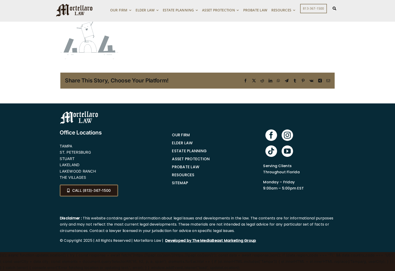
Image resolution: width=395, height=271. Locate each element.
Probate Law (185, 167)
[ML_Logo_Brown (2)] (74, 2)
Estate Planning (189, 151)
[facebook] (271, 135)
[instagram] (287, 135)
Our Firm (181, 135)
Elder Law (182, 143)
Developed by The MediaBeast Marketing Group (210, 240)
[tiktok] (271, 151)
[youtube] (287, 151)
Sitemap (180, 183)
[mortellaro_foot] (79, 112)
